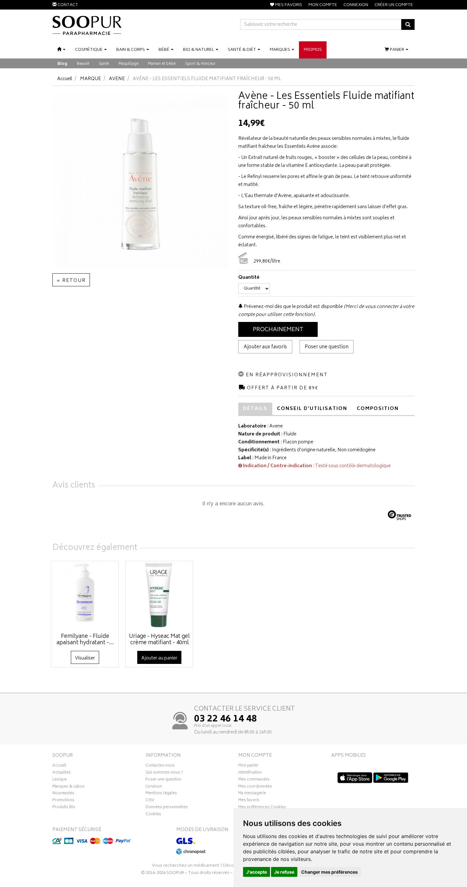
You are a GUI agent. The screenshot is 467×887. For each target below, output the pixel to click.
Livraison (154, 787)
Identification (250, 773)
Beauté (83, 64)
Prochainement (278, 330)
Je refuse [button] (284, 872)
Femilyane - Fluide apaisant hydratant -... (85, 640)
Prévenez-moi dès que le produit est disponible (293, 307)
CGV (150, 801)
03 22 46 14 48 (225, 719)
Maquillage (128, 64)
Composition (378, 409)
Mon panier (248, 766)
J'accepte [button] (256, 872)
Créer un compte (394, 5)
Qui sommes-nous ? (164, 773)
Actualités (61, 773)
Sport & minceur (200, 64)
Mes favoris (249, 801)
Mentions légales (161, 794)
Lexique (59, 780)
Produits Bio (63, 808)
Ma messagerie (252, 794)
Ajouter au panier (159, 658)
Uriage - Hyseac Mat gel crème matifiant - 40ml (159, 640)
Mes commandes (254, 780)
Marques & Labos (68, 787)
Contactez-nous (160, 766)
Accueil (64, 79)
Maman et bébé (162, 64)
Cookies (153, 815)
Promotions (63, 801)
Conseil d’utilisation (312, 409)
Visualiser (85, 658)
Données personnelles (167, 808)
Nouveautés (63, 794)
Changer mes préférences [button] (329, 872)
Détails (255, 409)
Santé (104, 64)
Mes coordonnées (255, 787)
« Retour (71, 281)
